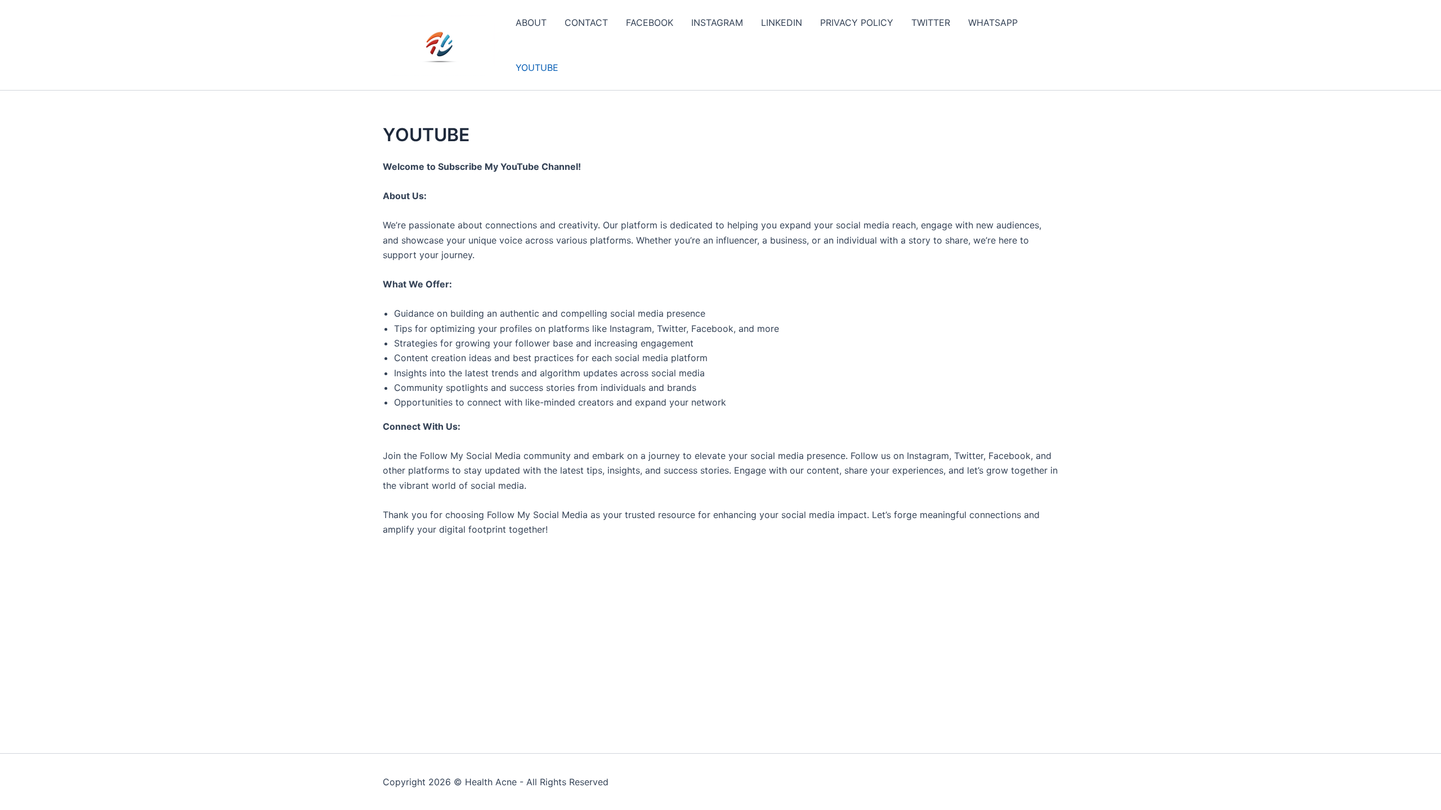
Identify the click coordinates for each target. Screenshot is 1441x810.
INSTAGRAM (717, 22)
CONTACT (586, 22)
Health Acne (491, 782)
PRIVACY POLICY (856, 22)
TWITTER (930, 22)
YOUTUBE (537, 67)
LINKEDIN (781, 22)
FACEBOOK (649, 22)
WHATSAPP (993, 22)
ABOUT (531, 22)
